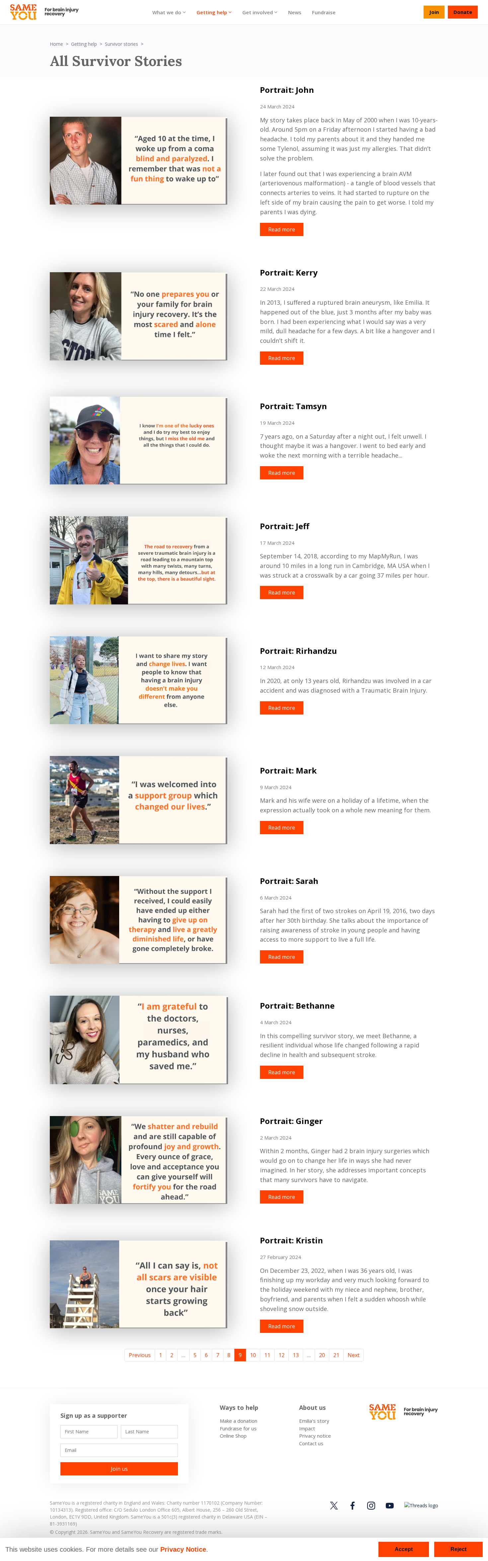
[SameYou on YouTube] (390, 1505)
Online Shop (233, 1435)
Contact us (311, 1443)
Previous (140, 1355)
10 (253, 1355)
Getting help (212, 12)
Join (434, 12)
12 (282, 1355)
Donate (462, 12)
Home (56, 44)
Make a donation (238, 1420)
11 (267, 1355)
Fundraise (324, 12)
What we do (166, 12)
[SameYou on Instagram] (371, 1505)
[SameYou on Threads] (420, 1505)
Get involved (257, 12)
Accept (404, 1549)
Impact (307, 1428)
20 (322, 1355)
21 (336, 1355)
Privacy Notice (183, 1549)
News (294, 12)
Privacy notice (315, 1435)
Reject (458, 1549)
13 (296, 1355)
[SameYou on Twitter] (335, 1505)
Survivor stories (121, 44)
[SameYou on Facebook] (353, 1505)
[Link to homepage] (47, 12)
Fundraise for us (238, 1428)
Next (354, 1355)
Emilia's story (314, 1420)
